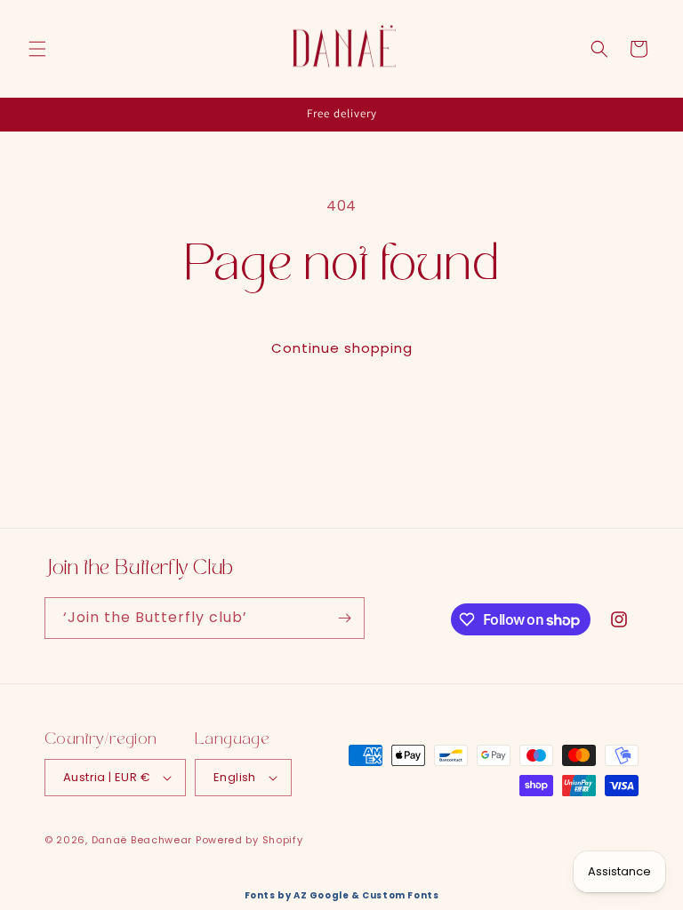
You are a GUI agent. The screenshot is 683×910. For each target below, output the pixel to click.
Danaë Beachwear (142, 840)
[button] (37, 48)
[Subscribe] (344, 618)
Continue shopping (342, 348)
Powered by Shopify (249, 840)
